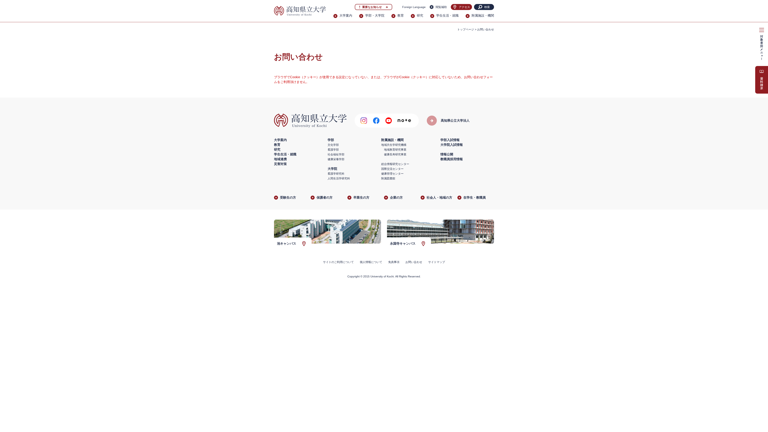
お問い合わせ (413, 262)
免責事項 (393, 262)
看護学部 (333, 149)
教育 (400, 15)
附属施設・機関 (483, 15)
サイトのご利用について (338, 262)
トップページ (465, 29)
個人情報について (371, 262)
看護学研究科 (336, 173)
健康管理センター (392, 173)
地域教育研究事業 (395, 149)
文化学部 (333, 144)
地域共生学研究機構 (393, 144)
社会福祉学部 (336, 154)
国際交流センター (392, 168)
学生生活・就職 (447, 15)
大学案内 (345, 15)
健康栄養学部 (336, 159)
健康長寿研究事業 (395, 154)
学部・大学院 (374, 15)
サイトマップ (436, 262)
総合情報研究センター (395, 164)
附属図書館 (388, 178)
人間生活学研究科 (339, 178)
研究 (420, 15)
